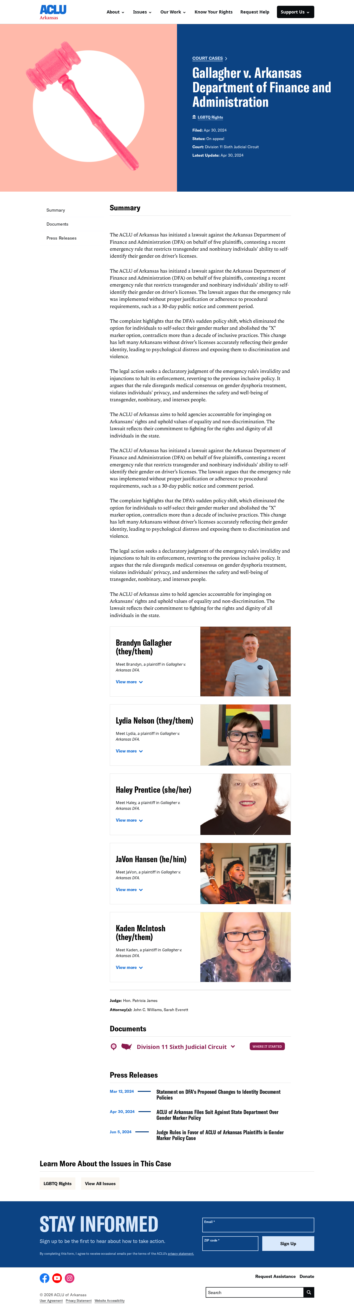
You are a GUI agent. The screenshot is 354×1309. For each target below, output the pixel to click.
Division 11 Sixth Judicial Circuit (182, 1047)
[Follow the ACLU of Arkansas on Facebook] (44, 1278)
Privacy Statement (79, 1300)
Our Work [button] (170, 12)
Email (209, 1222)
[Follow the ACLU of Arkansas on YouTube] (57, 1278)
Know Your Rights (214, 12)
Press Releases (61, 238)
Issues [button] (140, 12)
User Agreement (51, 1300)
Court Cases (207, 58)
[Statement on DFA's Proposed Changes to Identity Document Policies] (200, 1096)
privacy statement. (181, 1253)
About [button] (113, 12)
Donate (307, 1276)
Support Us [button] (293, 12)
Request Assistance (275, 1276)
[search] (309, 1292)
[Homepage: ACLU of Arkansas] (56, 12)
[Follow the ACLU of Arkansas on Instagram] (69, 1278)
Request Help (254, 12)
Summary (55, 210)
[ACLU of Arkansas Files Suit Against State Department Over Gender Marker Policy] (200, 1116)
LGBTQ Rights (210, 117)
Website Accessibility (110, 1300)
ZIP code (211, 1240)
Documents (57, 224)
